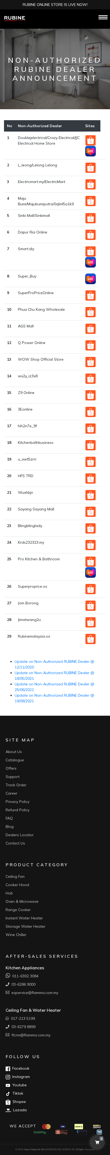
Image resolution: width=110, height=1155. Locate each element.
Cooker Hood (17, 884)
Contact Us (15, 843)
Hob (9, 893)
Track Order (16, 785)
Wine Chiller (16, 934)
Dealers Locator (20, 834)
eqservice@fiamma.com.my (33, 992)
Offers (11, 768)
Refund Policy (17, 809)
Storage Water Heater (25, 926)
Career (11, 793)
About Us (14, 751)
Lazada (19, 1110)
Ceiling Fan (15, 876)
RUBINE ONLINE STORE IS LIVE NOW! (55, 4)
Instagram (20, 1076)
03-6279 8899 (22, 1026)
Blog (10, 826)
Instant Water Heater (24, 918)
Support (12, 776)
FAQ (9, 818)
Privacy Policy (17, 801)
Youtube (18, 1085)
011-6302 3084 (24, 976)
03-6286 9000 (22, 984)
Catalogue (15, 760)
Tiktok (16, 1093)
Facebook (19, 1068)
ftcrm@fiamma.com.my (29, 1035)
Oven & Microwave (22, 901)
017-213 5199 (22, 1018)
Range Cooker (18, 909)
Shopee (18, 1101)
